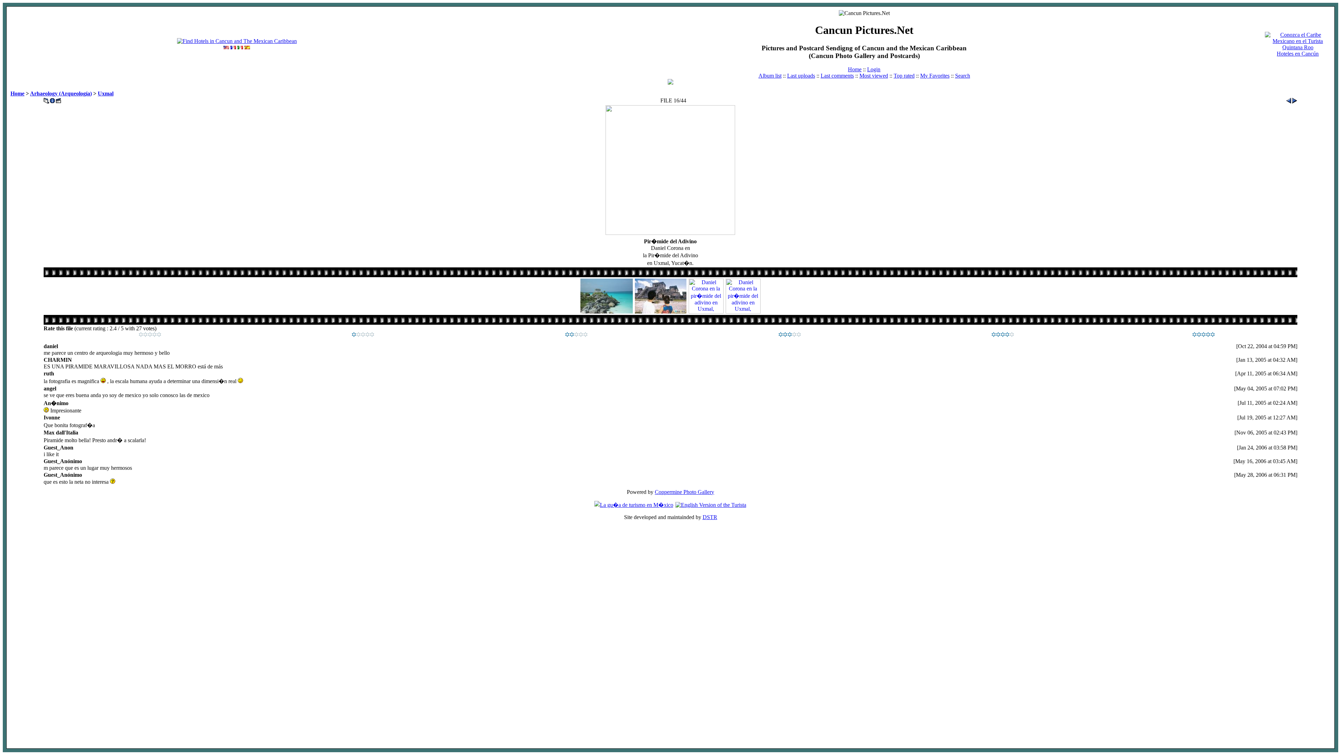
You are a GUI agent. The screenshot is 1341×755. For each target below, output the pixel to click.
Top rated (904, 76)
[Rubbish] (150, 335)
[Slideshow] (58, 99)
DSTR (710, 517)
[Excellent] (1002, 335)
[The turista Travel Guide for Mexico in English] (711, 505)
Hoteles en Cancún (1298, 54)
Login (873, 69)
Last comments (837, 76)
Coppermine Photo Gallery (684, 492)
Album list (770, 76)
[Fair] (576, 335)
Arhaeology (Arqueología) (61, 93)
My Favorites (935, 76)
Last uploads (801, 76)
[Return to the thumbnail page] (46, 99)
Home (855, 69)
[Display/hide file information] (52, 99)
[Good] (789, 335)
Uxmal (105, 93)
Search (962, 76)
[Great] (1203, 335)
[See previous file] (1288, 99)
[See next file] (1294, 99)
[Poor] (363, 335)
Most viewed (873, 76)
